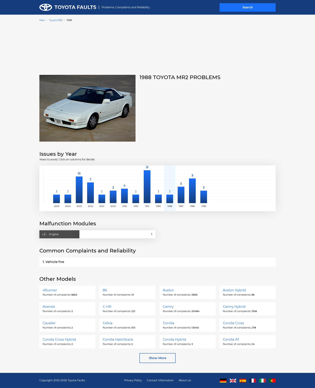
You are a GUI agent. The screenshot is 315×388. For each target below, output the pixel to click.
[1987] (181, 186)
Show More (157, 358)
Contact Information (160, 380)
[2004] (67, 186)
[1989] (158, 186)
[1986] (192, 186)
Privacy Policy (133, 380)
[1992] (135, 186)
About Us (185, 380)
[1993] (124, 186)
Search (247, 7)
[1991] (147, 186)
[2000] (113, 186)
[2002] (90, 186)
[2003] (79, 186)
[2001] (101, 186)
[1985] (203, 186)
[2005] (56, 186)
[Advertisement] (157, 48)
